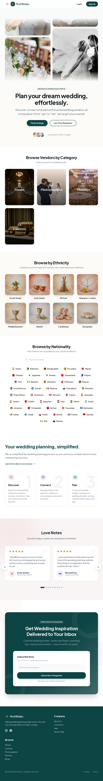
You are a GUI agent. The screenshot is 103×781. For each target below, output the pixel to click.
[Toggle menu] (7, 4)
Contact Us (58, 725)
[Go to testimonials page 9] (62, 587)
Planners (8, 755)
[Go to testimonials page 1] (42, 587)
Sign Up (92, 4)
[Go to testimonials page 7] (57, 587)
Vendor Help (59, 732)
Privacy (87, 772)
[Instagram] (6, 730)
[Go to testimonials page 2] (46, 587)
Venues (8, 745)
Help (56, 728)
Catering (8, 748)
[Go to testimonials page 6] (55, 587)
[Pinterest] (11, 730)
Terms (95, 772)
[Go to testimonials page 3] (48, 587)
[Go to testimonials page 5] (53, 587)
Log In (79, 4)
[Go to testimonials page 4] (50, 587)
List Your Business (63, 123)
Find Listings (37, 123)
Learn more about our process (18, 464)
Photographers (11, 752)
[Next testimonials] (98, 567)
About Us (58, 721)
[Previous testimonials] (5, 567)
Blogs (7, 759)
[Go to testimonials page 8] (59, 587)
